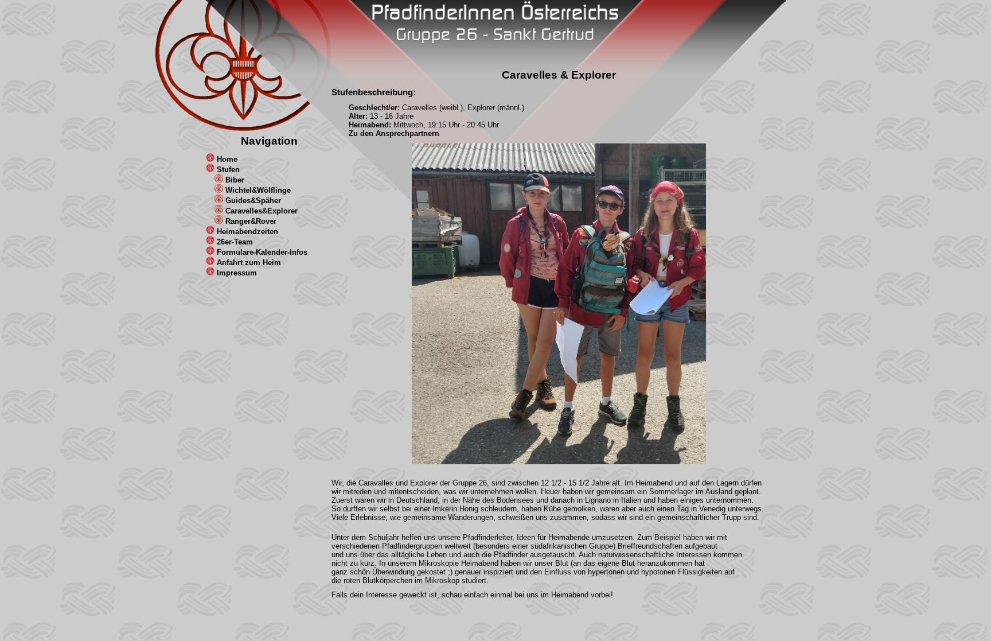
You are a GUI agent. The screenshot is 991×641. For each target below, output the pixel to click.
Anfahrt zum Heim (249, 262)
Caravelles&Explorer (261, 211)
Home (227, 159)
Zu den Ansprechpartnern (394, 133)
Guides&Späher (253, 200)
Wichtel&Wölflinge (258, 190)
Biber (234, 180)
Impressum (237, 273)
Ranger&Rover (250, 221)
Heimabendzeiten (247, 231)
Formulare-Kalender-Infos (262, 252)
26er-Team (235, 242)
